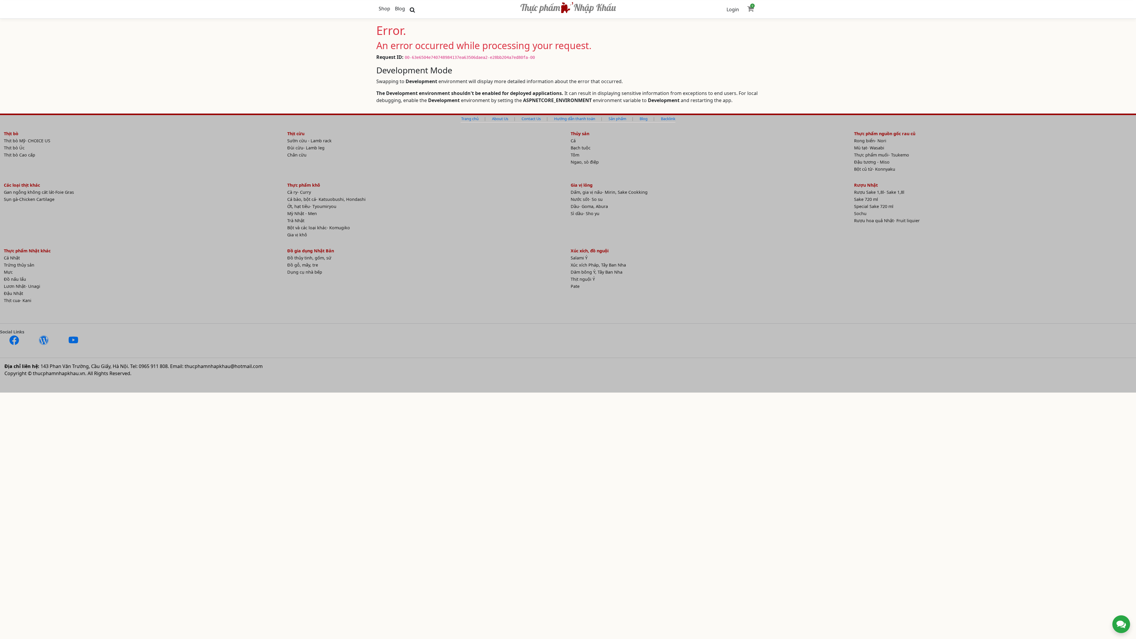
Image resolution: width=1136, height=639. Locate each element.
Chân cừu (296, 155)
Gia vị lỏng (582, 185)
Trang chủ (470, 118)
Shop (384, 8)
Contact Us (531, 118)
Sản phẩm (617, 118)
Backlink (668, 118)
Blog (400, 8)
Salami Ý (579, 258)
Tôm (575, 155)
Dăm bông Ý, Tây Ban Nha (596, 272)
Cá (573, 140)
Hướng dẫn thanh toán (574, 118)
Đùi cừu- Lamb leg (306, 148)
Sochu (860, 213)
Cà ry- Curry (299, 192)
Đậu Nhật (13, 293)
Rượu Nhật (866, 185)
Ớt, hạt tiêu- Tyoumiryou (311, 206)
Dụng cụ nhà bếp (304, 272)
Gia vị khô (297, 235)
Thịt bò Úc (14, 148)
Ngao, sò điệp (585, 162)
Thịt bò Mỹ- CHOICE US (27, 140)
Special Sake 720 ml (873, 206)
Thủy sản (580, 133)
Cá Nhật (12, 258)
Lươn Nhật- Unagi (22, 286)
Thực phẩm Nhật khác (27, 251)
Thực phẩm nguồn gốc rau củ (884, 133)
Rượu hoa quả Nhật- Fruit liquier (887, 220)
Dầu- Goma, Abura (589, 206)
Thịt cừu (295, 133)
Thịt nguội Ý (583, 279)
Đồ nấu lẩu (15, 279)
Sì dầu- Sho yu (585, 213)
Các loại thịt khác (22, 185)
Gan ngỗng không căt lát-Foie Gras (39, 192)
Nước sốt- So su (587, 199)
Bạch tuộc (580, 148)
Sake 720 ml (866, 199)
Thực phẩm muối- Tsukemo (881, 155)
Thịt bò (11, 133)
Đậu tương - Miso (872, 162)
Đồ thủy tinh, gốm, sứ (309, 258)
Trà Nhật (295, 220)
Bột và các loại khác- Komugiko (318, 227)
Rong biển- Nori (870, 140)
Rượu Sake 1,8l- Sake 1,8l (879, 192)
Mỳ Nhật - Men (302, 213)
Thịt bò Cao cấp (19, 155)
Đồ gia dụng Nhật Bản (310, 251)
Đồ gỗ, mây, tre (302, 265)
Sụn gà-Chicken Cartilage (29, 199)
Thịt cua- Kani (17, 300)
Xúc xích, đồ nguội (590, 251)
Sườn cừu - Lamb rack (309, 140)
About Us (500, 118)
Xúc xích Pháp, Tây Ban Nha (598, 265)
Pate (575, 286)
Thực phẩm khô (303, 185)
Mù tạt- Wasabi (869, 148)
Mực (8, 272)
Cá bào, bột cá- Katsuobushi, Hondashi (326, 199)
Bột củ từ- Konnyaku (874, 169)
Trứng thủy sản (19, 265)
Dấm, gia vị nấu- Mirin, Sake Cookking (609, 192)
